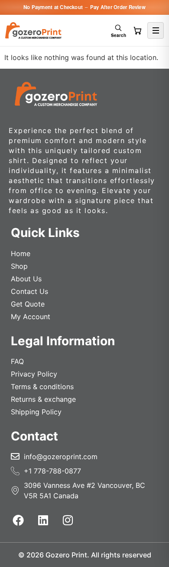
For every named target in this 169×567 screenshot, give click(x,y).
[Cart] (137, 30)
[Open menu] (155, 30)
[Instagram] (67, 520)
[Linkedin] (43, 520)
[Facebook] (18, 520)
